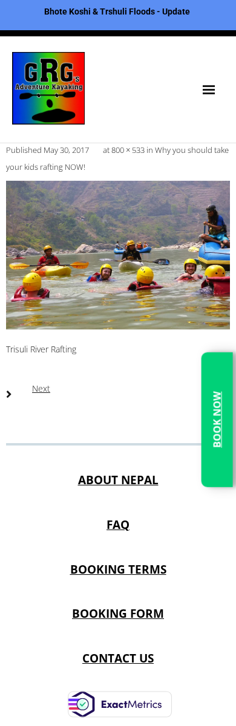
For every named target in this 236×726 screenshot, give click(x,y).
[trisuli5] (118, 255)
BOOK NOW (216, 420)
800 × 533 (128, 149)
